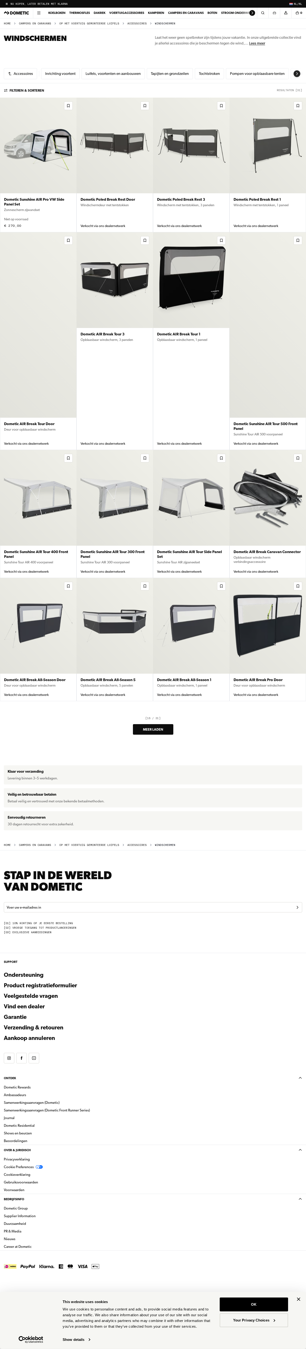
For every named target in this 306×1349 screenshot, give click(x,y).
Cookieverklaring (17, 1174)
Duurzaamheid (15, 1223)
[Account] (285, 13)
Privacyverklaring (17, 1159)
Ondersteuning (24, 975)
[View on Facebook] (21, 1058)
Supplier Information (20, 1216)
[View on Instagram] (9, 1058)
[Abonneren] (297, 907)
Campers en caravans (186, 13)
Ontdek (10, 1078)
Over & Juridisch (17, 1150)
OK (254, 1304)
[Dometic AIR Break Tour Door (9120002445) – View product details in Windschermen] (38, 341)
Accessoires (137, 23)
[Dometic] (16, 13)
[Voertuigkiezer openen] (274, 13)
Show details (73, 1340)
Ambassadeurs (15, 1095)
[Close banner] (298, 1299)
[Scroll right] (252, 13)
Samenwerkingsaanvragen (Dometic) (32, 1102)
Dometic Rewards (17, 1087)
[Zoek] (262, 13)
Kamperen (156, 13)
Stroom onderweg (236, 13)
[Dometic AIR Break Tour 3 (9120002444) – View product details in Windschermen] (114, 341)
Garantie (15, 1017)
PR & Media (27, 1231)
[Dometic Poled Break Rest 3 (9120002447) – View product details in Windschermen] (191, 165)
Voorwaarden (14, 1190)
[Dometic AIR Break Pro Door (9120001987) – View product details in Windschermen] (268, 639)
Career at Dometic (33, 1246)
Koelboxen (57, 13)
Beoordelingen (15, 1141)
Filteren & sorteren (27, 90)
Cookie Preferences (19, 1167)
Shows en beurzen (18, 1133)
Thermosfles (79, 13)
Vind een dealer (24, 1006)
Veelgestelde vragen (31, 996)
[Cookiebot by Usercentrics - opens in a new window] (31, 1339)
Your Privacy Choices (251, 1320)
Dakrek (99, 13)
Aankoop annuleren (29, 1038)
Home (7, 23)
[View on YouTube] (34, 1058)
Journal (9, 1118)
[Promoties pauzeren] (7, 4)
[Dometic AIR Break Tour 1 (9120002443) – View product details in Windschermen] (191, 341)
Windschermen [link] (165, 23)
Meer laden (153, 729)
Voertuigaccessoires (126, 13)
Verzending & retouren (33, 1027)
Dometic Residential (34, 1125)
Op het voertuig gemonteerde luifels (89, 23)
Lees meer (257, 43)
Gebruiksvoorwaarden (21, 1182)
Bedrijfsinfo (14, 1199)
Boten (212, 13)
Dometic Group (31, 1208)
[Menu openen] (38, 13)
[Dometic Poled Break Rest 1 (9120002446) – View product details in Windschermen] (268, 165)
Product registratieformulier (40, 985)
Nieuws (24, 1239)
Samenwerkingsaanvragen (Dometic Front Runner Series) (47, 1110)
